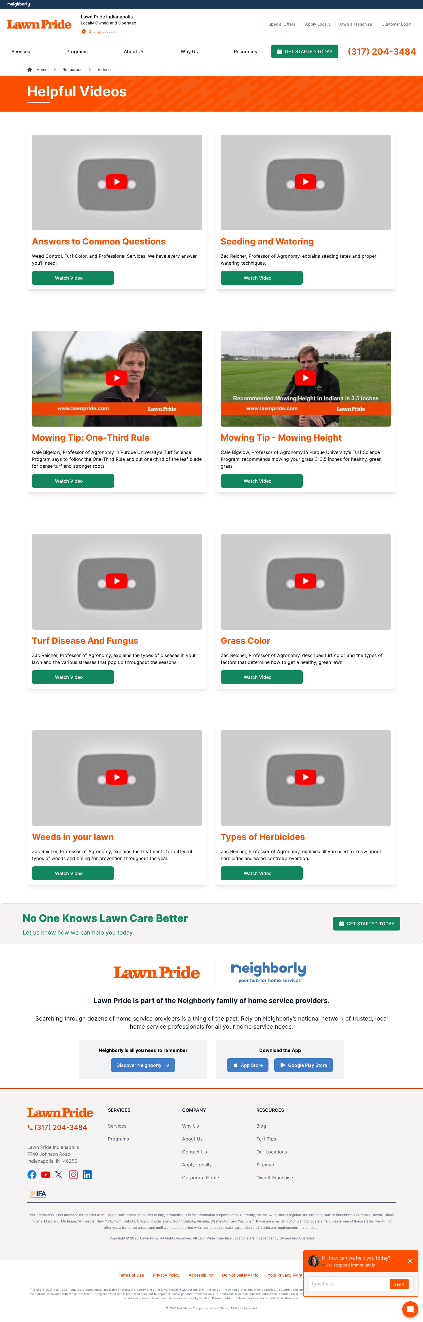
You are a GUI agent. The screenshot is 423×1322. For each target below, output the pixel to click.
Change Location (103, 31)
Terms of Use (131, 1275)
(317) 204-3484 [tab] (382, 51)
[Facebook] (32, 1174)
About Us (192, 1139)
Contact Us (194, 1152)
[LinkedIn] (87, 1174)
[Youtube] (45, 1174)
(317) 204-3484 (60, 1127)
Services (117, 1126)
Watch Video (69, 278)
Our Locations (271, 1152)
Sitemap (265, 1165)
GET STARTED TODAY (371, 923)
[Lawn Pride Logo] (63, 1112)
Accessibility (201, 1275)
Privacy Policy (166, 1275)
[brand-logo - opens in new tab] (157, 972)
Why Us (190, 1126)
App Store (252, 1065)
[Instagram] (73, 1174)
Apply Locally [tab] (318, 24)
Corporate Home (200, 1177)
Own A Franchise (274, 1177)
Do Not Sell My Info (240, 1275)
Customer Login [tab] (396, 24)
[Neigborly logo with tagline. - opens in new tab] (269, 972)
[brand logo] (39, 24)
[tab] (21, 51)
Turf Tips (266, 1139)
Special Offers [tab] (282, 24)
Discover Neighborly (139, 1065)
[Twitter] (59, 1174)
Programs (118, 1139)
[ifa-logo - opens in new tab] (38, 1194)
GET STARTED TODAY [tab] (309, 51)
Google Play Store (307, 1065)
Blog (261, 1126)
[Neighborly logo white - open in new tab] (19, 4)
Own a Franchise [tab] (356, 24)
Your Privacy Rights (286, 1275)
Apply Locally (197, 1165)
